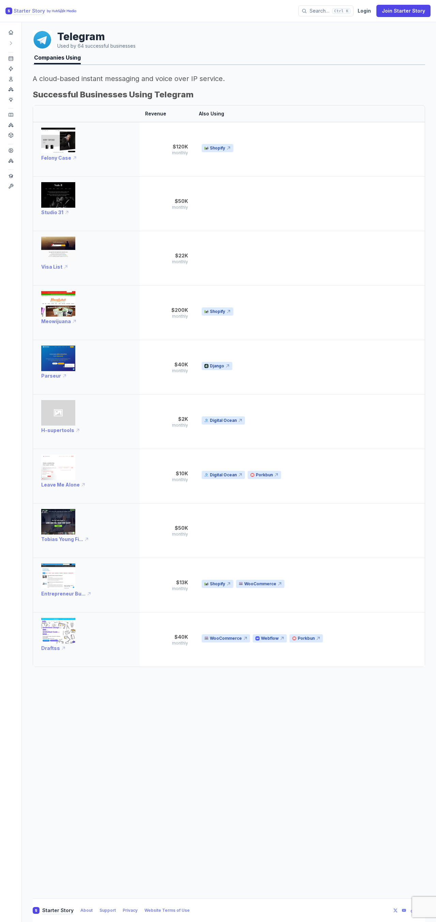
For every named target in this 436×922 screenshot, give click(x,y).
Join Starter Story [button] (403, 11)
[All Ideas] (10, 58)
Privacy (130, 910)
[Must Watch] (10, 160)
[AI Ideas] (10, 89)
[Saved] (10, 125)
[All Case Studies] (10, 115)
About (86, 910)
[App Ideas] (10, 79)
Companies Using (57, 57)
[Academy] (10, 176)
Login (364, 11)
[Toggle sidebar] (11, 43)
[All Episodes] (10, 150)
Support (107, 910)
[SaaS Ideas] (10, 69)
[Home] (10, 32)
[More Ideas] (10, 99)
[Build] (10, 186)
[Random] (10, 135)
